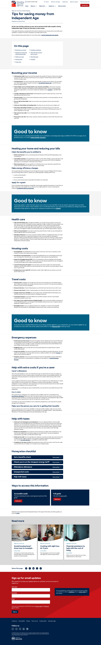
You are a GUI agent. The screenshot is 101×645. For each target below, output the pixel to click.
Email (13, 599)
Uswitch (50, 89)
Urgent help (65, 1)
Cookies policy (43, 621)
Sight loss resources (17, 10)
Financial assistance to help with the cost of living (75, 548)
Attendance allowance (36, 467)
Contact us (14, 621)
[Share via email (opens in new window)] (41, 568)
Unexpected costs (36, 472)
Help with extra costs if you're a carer (36, 53)
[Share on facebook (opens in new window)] (30, 568)
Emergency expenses (36, 50)
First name (14, 587)
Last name (14, 593)
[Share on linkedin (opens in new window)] (33, 568)
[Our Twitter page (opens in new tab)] (20, 629)
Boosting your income (20, 50)
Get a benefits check (36, 457)
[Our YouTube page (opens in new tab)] (27, 629)
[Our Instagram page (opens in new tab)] (16, 629)
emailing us (71, 592)
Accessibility (22, 621)
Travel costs (18, 62)
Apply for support (74, 1)
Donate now (85, 5)
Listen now (18, 501)
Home (26, 6)
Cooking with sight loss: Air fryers (50, 547)
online (17, 513)
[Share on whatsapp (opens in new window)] (37, 568)
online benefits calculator (38, 137)
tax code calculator (25, 440)
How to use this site (84, 1)
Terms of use (35, 621)
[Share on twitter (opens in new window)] (26, 568)
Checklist (33, 59)
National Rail (56, 326)
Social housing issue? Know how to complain (23, 547)
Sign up (15, 611)
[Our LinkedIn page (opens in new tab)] (24, 629)
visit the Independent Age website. (49, 35)
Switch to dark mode (32, 1)
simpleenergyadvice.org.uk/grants (25, 188)
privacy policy (38, 606)
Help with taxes (34, 56)
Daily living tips (26, 10)
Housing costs (18, 59)
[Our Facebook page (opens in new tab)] (13, 629)
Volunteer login (52, 621)
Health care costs (19, 56)
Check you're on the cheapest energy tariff (36, 462)
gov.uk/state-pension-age (45, 83)
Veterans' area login (55, 1)
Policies (28, 621)
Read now (57, 499)
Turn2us (58, 353)
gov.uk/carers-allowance (18, 396)
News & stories (62, 6)
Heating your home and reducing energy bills (21, 53)
